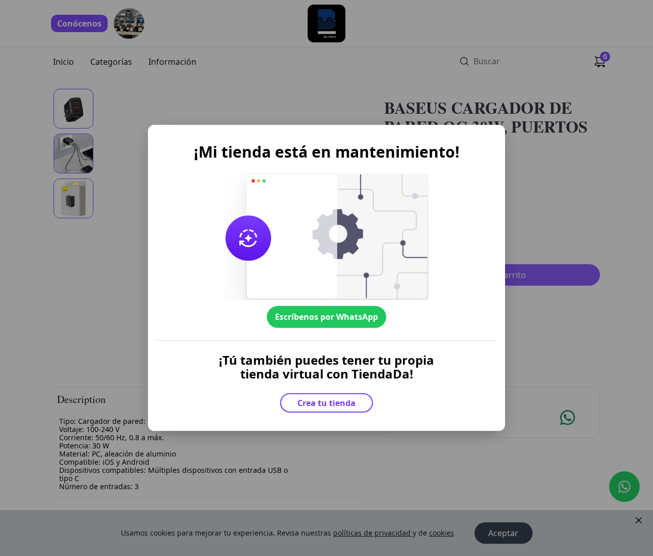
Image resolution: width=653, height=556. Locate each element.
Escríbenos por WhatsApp (326, 316)
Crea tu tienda (326, 403)
